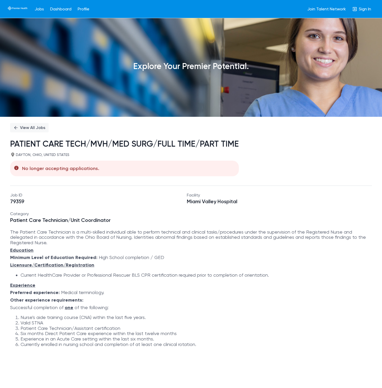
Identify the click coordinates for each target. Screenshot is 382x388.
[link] (17, 9)
